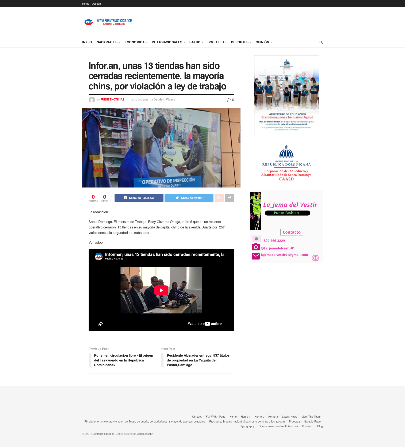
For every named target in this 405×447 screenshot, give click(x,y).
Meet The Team (311, 416)
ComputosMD (145, 433)
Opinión (262, 42)
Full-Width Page (215, 416)
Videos (170, 99)
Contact (197, 416)
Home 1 (245, 416)
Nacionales (107, 42)
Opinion (96, 3)
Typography (247, 426)
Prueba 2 (294, 421)
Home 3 (273, 416)
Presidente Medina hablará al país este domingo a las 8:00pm (247, 421)
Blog (320, 426)
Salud (194, 42)
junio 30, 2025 (139, 99)
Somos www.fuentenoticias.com (278, 426)
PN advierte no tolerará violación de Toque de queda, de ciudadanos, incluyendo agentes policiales (144, 421)
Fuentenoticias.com (102, 433)
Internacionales (167, 42)
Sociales (216, 42)
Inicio (87, 42)
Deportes (239, 42)
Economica (135, 42)
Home (85, 3)
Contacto (307, 426)
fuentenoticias (112, 99)
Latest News (289, 416)
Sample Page (312, 421)
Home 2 (259, 416)
